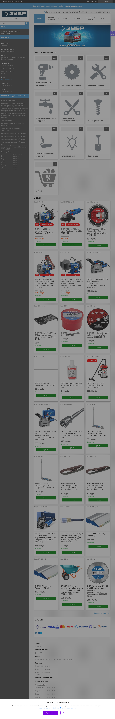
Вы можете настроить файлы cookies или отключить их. (57, 708)
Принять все (50, 713)
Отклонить (67, 713)
